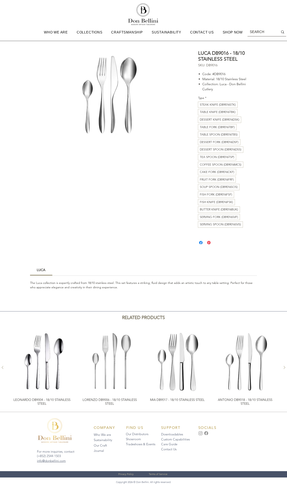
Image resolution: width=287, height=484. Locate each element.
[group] (143, 367)
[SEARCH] (282, 32)
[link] (41, 270)
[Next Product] (284, 367)
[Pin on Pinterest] (208, 242)
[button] (55, 32)
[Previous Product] (2, 367)
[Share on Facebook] (200, 242)
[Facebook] (206, 433)
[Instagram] (200, 433)
